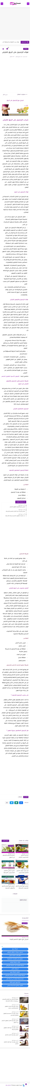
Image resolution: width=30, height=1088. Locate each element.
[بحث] (2, 3)
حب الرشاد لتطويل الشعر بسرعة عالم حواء (15, 515)
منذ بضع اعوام (21, 505)
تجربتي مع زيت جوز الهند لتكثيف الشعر (11, 1043)
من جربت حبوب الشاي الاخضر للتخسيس (22, 872)
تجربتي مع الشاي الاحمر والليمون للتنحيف (8, 887)
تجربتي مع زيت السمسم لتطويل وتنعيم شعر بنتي (10, 1014)
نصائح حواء (8, 1085)
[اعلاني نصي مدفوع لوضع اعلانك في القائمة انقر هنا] (2, 947)
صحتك (25, 48)
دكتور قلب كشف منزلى (15, 955)
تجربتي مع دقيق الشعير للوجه (19, 939)
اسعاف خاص (15, 969)
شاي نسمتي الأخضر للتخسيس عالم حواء (9, 872)
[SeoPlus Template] (24, 1085)
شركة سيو (15, 949)
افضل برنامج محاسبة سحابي (15, 985)
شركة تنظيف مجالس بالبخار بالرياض (15, 975)
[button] (21, 802)
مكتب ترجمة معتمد (15, 962)
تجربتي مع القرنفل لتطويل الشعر (17, 507)
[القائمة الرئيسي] (28, 3)
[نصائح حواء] (15, 3)
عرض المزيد (5, 840)
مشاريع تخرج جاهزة (15, 982)
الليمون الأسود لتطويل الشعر (11, 376)
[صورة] (24, 1000)
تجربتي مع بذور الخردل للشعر (11, 1035)
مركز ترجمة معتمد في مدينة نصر (15, 979)
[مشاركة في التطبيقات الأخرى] (7, 802)
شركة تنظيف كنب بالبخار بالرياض (15, 965)
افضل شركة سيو (15, 972)
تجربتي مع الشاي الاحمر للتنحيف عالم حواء (22, 887)
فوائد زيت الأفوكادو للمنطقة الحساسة (10, 42)
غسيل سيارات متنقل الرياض (15, 952)
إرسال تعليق (23, 900)
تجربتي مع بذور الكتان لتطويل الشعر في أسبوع (10, 1021)
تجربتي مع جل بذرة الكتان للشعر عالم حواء (15, 511)
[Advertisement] (15, 24)
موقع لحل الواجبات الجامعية (15, 959)
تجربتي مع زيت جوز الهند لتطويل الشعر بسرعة (11, 1028)
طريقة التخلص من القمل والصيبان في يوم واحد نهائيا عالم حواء (10, 1000)
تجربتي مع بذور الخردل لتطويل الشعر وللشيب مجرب (11, 1007)
